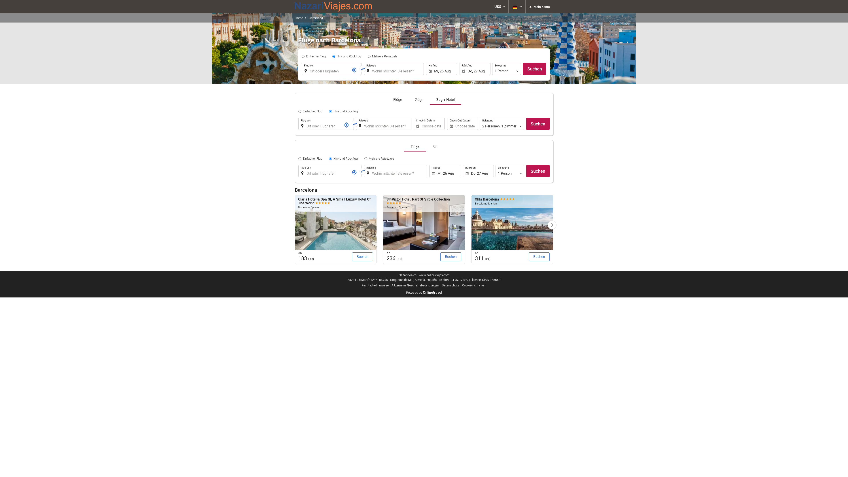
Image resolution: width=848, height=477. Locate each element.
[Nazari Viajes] (333, 6)
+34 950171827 (459, 280)
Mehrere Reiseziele (384, 56)
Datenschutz (450, 285)
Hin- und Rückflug (349, 56)
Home (299, 18)
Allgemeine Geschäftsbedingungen (415, 285)
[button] (499, 6)
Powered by (424, 292)
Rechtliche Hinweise (375, 285)
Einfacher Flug (316, 56)
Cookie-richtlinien (474, 285)
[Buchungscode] (354, 70)
